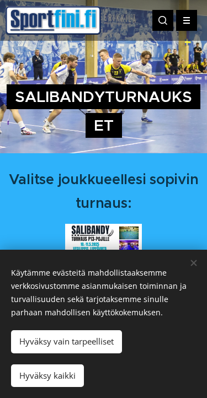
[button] (162, 20)
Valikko (186, 20)
